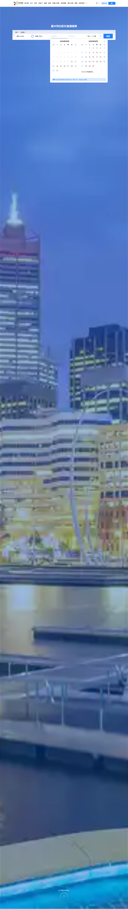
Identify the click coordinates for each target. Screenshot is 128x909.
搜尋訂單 (104, 3)
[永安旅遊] (18, 3)
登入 (112, 3)
